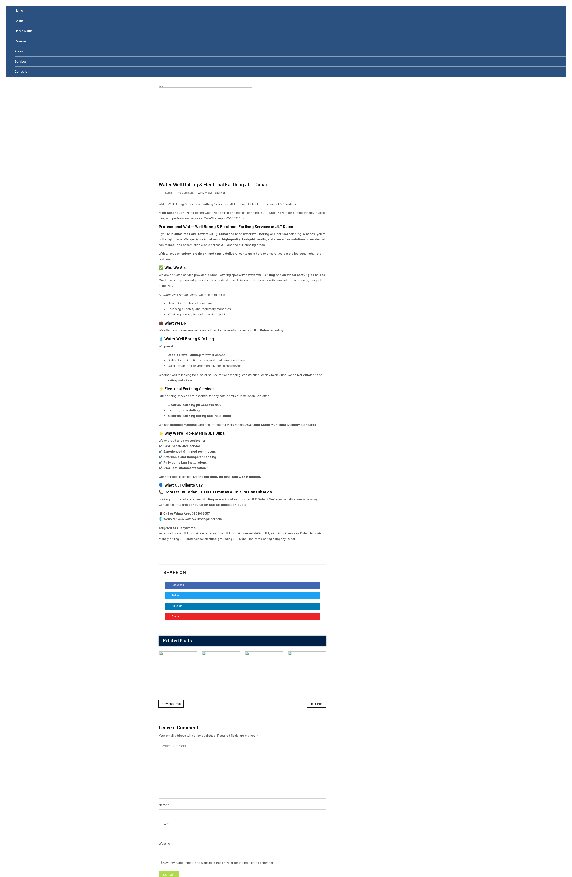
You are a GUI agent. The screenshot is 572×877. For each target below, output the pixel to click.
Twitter (175, 595)
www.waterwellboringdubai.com (200, 519)
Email (162, 824)
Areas (19, 51)
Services (21, 61)
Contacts (21, 71)
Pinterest (177, 616)
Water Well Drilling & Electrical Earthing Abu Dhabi (307, 670)
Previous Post (171, 703)
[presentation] (316, 641)
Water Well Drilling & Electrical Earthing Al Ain (264, 670)
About (19, 21)
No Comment (185, 192)
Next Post (316, 703)
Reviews (20, 41)
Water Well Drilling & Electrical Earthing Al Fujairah (221, 670)
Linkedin (176, 606)
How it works (23, 31)
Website (164, 843)
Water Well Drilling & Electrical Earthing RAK (178, 670)
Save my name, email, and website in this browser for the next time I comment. (218, 862)
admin (169, 192)
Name (163, 805)
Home (19, 10)
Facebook (177, 585)
